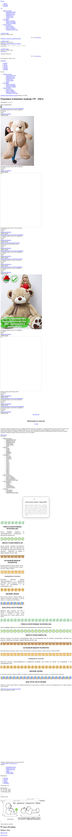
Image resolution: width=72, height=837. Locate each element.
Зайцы (7, 18)
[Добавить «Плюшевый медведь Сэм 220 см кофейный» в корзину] (3, 272)
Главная (5, 63)
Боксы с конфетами (10, 28)
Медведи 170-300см (11, 23)
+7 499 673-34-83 (5, 33)
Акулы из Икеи (10, 17)
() (1, 8)
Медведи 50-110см (10, 20)
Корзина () (3, 51)
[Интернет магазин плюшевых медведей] (11, 38)
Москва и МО (4, 832)
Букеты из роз (9, 25)
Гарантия (5, 68)
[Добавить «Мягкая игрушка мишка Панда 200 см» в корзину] (3, 248)
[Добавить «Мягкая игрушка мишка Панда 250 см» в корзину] (3, 395)
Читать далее (4, 434)
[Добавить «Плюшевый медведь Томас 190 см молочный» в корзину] (3, 232)
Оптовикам (6, 783)
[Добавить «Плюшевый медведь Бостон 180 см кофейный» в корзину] (3, 113)
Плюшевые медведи (11, 12)
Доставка (5, 4)
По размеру (6, 19)
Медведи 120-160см (11, 22)
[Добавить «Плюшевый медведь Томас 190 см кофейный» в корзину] (3, 240)
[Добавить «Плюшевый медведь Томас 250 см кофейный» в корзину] (3, 334)
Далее (36, 424)
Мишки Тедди (9, 15)
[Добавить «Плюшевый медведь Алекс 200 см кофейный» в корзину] (3, 256)
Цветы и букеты (7, 24)
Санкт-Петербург (38, 37)
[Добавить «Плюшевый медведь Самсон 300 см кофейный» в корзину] (3, 411)
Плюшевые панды (10, 14)
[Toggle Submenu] (8, 447)
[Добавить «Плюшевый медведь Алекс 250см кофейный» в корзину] (3, 403)
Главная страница (5, 95)
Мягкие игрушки (7, 10)
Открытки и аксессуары (12, 29)
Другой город (4, 835)
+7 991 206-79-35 (13, 763)
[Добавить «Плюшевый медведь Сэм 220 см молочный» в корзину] (3, 264)
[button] (5, 45)
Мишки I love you (10, 13)
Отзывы (18, 45)
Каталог (3, 45)
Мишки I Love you (10, 768)
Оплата (5, 3)
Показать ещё (36, 414)
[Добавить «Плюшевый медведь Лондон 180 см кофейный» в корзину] (3, 170)
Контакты (5, 6)
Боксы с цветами (10, 27)
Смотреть (9, 113)
